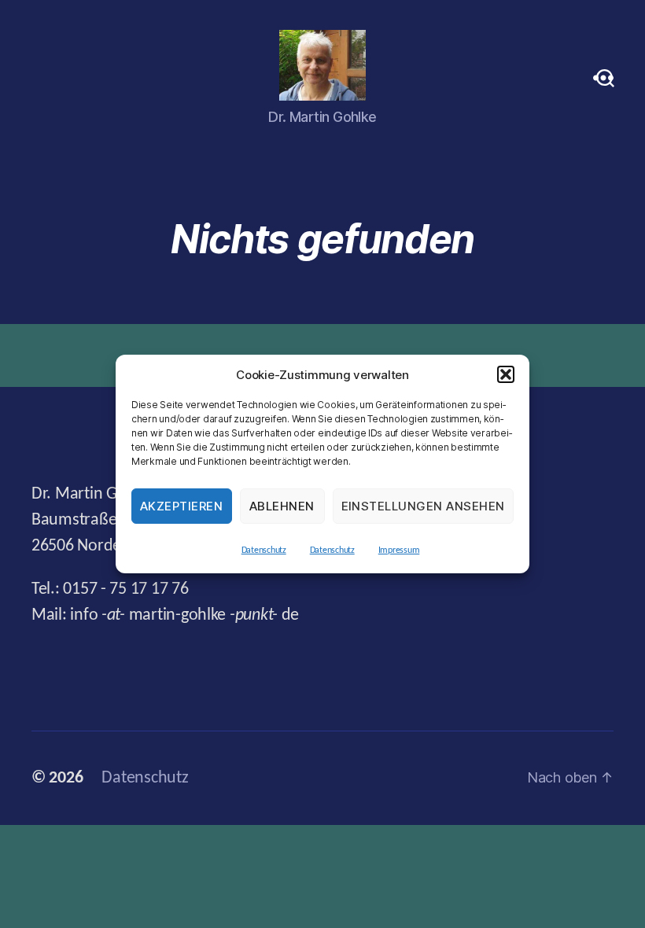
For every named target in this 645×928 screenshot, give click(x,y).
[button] (506, 374)
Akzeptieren (181, 506)
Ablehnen (282, 506)
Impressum (399, 550)
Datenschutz (263, 550)
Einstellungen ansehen (423, 506)
